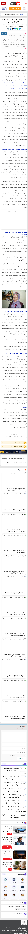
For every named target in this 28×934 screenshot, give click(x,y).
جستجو (3, 3)
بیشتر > (3, 764)
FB (15, 28)
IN (10, 28)
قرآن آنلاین (18, 906)
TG (19, 28)
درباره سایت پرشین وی (22, 928)
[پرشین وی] (15, 3)
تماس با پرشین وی (22, 927)
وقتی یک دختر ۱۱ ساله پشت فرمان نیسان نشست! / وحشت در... (7, 829)
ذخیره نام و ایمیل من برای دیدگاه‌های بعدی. (17, 755)
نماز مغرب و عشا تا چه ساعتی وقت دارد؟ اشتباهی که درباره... (7, 854)
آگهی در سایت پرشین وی (20, 909)
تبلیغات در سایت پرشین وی (11, 927)
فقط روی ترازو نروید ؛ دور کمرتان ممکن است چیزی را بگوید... (7, 864)
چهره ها (21, 14)
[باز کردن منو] (25, 3)
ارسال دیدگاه (21, 758)
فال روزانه (23, 906)
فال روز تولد (11, 906)
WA (17, 28)
